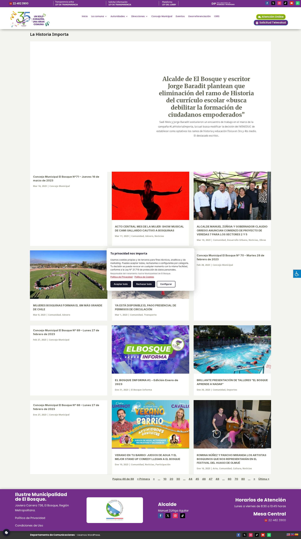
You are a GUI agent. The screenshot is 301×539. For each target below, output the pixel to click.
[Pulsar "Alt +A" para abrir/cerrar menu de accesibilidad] (297, 274)
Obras (262, 239)
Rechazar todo (144, 284)
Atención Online (273, 17)
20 (171, 479)
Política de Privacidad (30, 518)
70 (236, 479)
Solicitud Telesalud (272, 22)
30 (178, 479)
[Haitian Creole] (292, 534)
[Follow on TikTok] (285, 3)
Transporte (150, 314)
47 (210, 479)
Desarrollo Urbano (237, 239)
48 (217, 479)
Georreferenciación (199, 16)
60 (229, 479)
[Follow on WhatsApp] (298, 3)
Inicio (85, 16)
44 (190, 479)
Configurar (166, 284)
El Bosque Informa (141, 389)
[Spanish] (297, 534)
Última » (263, 479)
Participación (163, 464)
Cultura (237, 468)
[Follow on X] (273, 3)
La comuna (97, 16)
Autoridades (118, 16)
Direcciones (138, 16)
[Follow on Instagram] (279, 3)
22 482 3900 (277, 520)
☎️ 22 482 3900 (18, 3)
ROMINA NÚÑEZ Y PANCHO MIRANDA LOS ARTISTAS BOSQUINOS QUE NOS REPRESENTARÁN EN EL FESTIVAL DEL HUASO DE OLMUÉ (231, 459)
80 (243, 479)
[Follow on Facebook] (267, 3)
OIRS (216, 16)
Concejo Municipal (161, 16)
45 (197, 479)
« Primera (143, 479)
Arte (215, 468)
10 (164, 479)
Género (149, 236)
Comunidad (137, 236)
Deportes (232, 389)
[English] (288, 534)
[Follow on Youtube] (291, 3)
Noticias (159, 236)
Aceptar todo (121, 284)
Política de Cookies (144, 276)
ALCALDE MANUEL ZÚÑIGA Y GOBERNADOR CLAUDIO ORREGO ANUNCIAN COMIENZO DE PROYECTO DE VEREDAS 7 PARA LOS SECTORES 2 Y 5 (232, 230)
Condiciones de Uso (29, 525)
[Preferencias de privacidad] (6, 532)
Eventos (180, 16)
